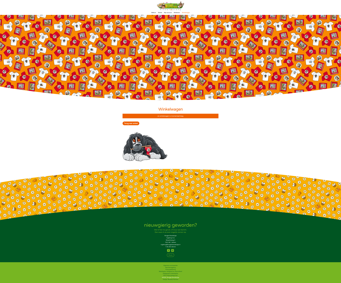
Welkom (153, 12)
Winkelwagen (186, 12)
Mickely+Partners (173, 279)
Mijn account (168, 12)
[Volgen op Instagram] (172, 250)
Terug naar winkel (131, 123)
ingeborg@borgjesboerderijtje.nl (170, 244)
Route (170, 255)
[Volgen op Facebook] (168, 250)
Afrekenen (177, 12)
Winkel (160, 12)
